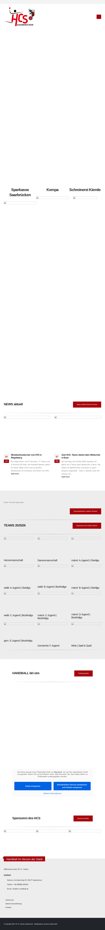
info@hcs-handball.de (20, 889)
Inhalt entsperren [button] (32, 786)
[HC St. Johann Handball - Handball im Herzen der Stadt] (20, 17)
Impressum (10, 900)
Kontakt (8, 907)
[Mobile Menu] (99, 17)
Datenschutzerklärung (14, 904)
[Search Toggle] (93, 16)
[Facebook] (95, 2)
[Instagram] (99, 2)
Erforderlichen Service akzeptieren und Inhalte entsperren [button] (72, 786)
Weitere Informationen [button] (52, 793)
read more (15, 474)
